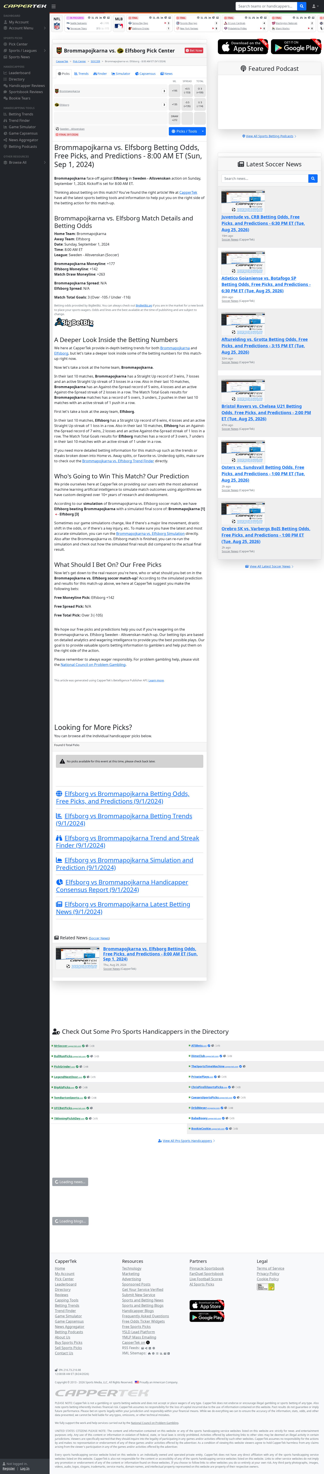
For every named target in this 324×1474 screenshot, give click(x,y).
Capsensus (148, 73)
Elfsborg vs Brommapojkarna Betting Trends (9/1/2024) (124, 819)
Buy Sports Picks (68, 1342)
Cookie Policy (268, 1279)
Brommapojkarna (175, 348)
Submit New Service (138, 1294)
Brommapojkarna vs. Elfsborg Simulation (150, 533)
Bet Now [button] (196, 50)
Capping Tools (66, 1300)
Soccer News (99, 938)
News (168, 73)
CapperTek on (133, 1342)
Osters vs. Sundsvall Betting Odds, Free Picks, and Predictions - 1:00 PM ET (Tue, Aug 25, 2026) (263, 473)
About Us (62, 1337)
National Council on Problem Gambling (93, 664)
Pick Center (18, 44)
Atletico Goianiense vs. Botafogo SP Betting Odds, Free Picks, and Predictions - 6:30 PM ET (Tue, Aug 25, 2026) (266, 284)
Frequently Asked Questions (145, 1316)
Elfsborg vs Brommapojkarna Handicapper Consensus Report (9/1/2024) (122, 886)
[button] (315, 6)
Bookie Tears (19, 98)
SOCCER (95, 61)
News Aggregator (23, 139)
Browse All (17, 162)
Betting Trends (21, 114)
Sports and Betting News (143, 1300)
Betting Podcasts (23, 146)
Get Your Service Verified (142, 1289)
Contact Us (64, 1353)
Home (60, 1268)
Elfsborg (61, 353)
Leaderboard (19, 72)
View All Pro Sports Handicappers (187, 1141)
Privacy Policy (268, 1273)
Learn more (156, 680)
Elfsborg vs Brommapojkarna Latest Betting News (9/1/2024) (123, 908)
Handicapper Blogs (138, 1310)
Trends (83, 73)
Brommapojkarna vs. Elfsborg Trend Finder (118, 461)
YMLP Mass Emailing (139, 1337)
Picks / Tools (187, 131)
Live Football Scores (206, 1279)
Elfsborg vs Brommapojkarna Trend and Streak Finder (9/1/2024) (127, 842)
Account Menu (21, 28)
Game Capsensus (23, 133)
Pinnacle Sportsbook (207, 1268)
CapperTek (62, 61)
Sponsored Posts (136, 1284)
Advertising (131, 1279)
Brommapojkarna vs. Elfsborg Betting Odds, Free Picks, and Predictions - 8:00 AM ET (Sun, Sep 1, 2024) (150, 954)
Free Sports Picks (136, 1326)
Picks (66, 73)
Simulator (123, 73)
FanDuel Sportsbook (207, 1273)
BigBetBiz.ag (144, 305)
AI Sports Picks (202, 1284)
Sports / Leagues (23, 50)
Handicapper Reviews (27, 85)
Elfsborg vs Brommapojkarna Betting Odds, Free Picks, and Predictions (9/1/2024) (123, 797)
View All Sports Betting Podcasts (269, 136)
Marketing (131, 1273)
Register (9, 1468)
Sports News (19, 57)
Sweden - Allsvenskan (72, 128)
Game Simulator (22, 126)
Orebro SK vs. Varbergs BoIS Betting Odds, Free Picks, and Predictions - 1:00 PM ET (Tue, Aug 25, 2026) (266, 535)
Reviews (61, 1294)
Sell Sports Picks (68, 1347)
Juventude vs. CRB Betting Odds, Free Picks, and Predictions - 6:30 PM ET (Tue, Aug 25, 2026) (263, 223)
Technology (131, 1268)
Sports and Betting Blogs (143, 1305)
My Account (19, 22)
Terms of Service (270, 1268)
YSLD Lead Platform (138, 1331)
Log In (25, 1468)
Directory (16, 79)
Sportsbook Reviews (26, 91)
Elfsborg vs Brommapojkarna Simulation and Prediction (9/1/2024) (124, 864)
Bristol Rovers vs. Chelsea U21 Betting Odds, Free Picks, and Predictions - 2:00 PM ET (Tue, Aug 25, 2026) (266, 412)
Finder (102, 73)
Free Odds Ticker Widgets (143, 1321)
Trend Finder (19, 120)
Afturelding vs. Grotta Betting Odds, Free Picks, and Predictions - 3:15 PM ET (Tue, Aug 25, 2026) (265, 345)
